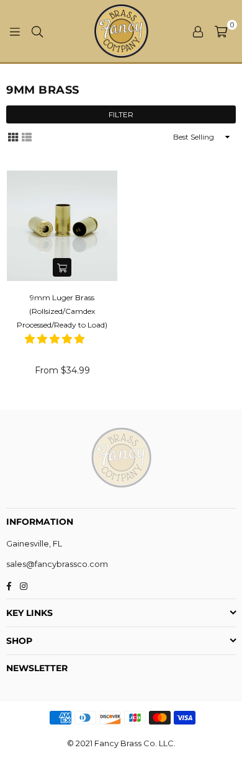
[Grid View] (13, 136)
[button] (56, 339)
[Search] (37, 31)
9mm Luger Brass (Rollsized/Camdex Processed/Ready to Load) (62, 311)
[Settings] (198, 31)
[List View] (27, 136)
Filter (121, 114)
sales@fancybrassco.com (57, 564)
